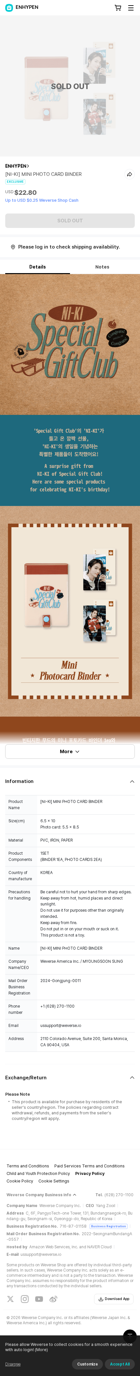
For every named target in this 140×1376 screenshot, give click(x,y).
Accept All (120, 1364)
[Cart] (117, 7)
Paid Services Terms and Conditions (89, 1165)
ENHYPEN (15, 166)
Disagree (13, 1364)
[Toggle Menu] (130, 7)
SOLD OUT (70, 221)
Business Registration (108, 1226)
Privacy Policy (90, 1173)
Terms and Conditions (28, 1165)
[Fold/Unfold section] (70, 781)
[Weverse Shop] (9, 7)
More (66, 751)
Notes (102, 267)
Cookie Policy (20, 1181)
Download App (117, 1299)
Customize (87, 1364)
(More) (41, 1349)
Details (37, 267)
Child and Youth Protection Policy (38, 1173)
